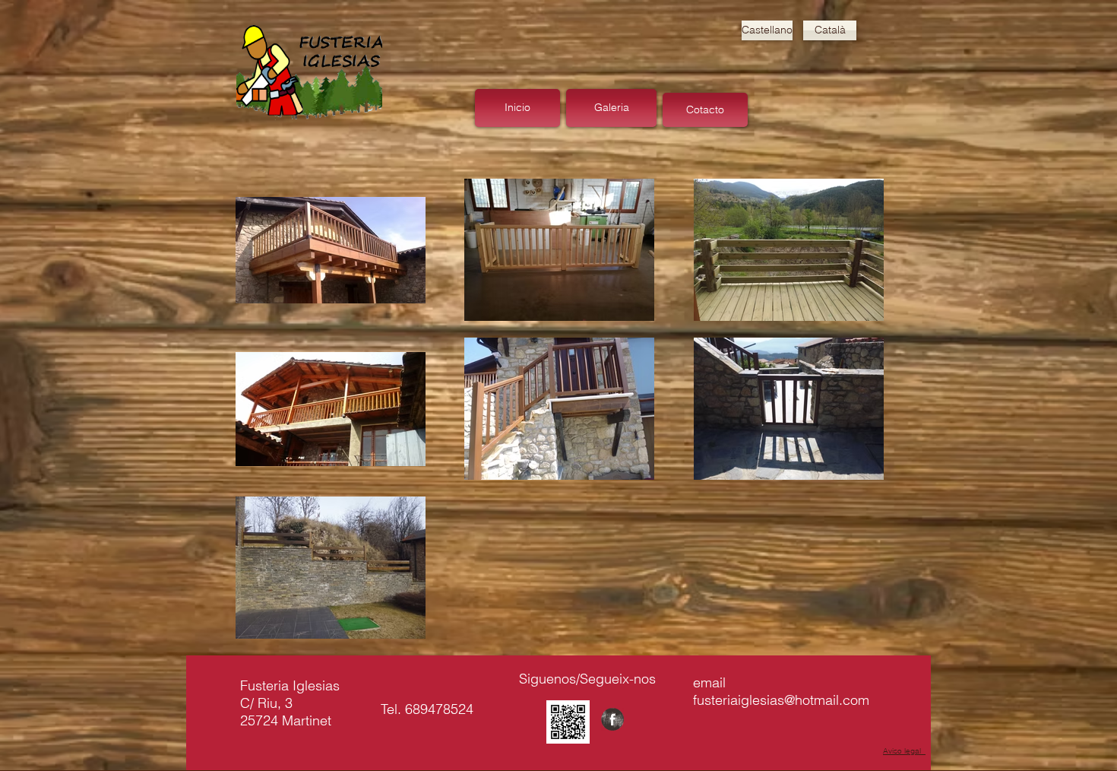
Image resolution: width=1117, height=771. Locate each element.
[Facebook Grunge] (612, 719)
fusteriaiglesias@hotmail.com (781, 700)
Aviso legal (904, 751)
